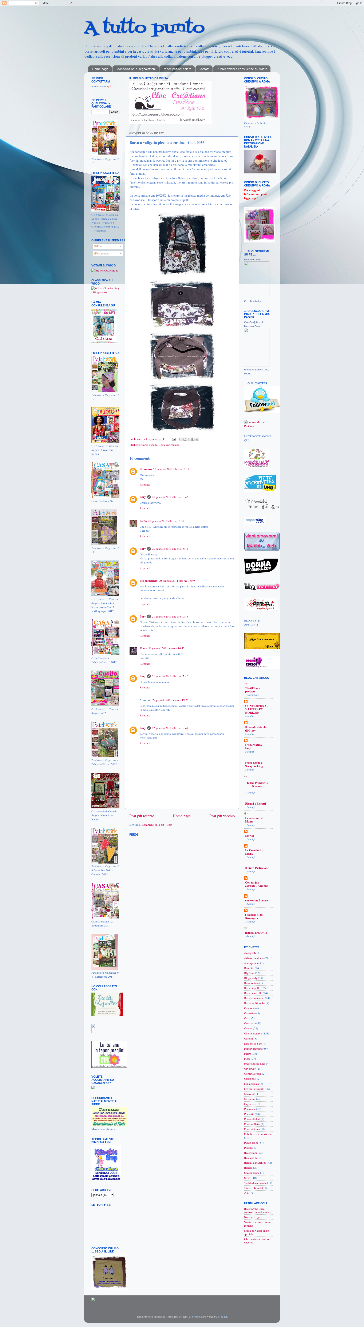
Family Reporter (254, 1048)
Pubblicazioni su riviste (258, 1134)
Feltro (247, 1053)
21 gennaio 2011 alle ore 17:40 (170, 676)
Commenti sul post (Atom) (157, 825)
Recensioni (250, 1153)
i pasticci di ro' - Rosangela (255, 916)
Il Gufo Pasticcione (257, 868)
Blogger (222, 1316)
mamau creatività (256, 932)
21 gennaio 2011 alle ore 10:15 (170, 616)
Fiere (247, 1059)
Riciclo (248, 1168)
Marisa (249, 836)
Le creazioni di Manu (254, 820)
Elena (143, 521)
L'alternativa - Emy (254, 746)
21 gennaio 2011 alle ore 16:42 (167, 648)
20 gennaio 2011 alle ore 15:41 (170, 549)
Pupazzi (248, 1148)
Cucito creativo (253, 1033)
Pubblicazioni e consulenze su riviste (242, 69)
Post (99, 246)
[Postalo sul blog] (185, 439)
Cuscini (248, 1038)
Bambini (249, 968)
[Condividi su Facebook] (193, 439)
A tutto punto (144, 28)
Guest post (250, 1079)
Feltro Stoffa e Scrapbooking (254, 764)
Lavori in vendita (254, 1089)
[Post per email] (173, 439)
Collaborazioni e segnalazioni (135, 69)
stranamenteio (149, 581)
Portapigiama (252, 1129)
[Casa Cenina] (93, 1088)
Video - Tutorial (253, 1188)
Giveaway (250, 1068)
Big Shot (249, 973)
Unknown (146, 469)
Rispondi (145, 484)
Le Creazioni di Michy (254, 852)
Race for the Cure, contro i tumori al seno (257, 1210)
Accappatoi (250, 953)
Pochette (249, 1114)
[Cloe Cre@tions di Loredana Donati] (256, 365)
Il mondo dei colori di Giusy (257, 729)
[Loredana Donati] (256, 297)
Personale (250, 1109)
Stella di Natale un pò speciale (256, 1232)
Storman (197, 1316)
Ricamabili (250, 1158)
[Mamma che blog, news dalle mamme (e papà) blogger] (104, 1032)
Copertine (250, 1013)
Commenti (103, 253)
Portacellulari (252, 1119)
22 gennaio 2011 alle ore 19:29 (171, 700)
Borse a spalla (149, 445)
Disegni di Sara (253, 1043)
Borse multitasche (254, 1003)
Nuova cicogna (253, 1217)
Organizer (250, 1104)
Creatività (250, 1023)
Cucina (248, 1028)
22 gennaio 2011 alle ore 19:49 (170, 728)
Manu (143, 648)
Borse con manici (169, 445)
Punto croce (251, 1143)
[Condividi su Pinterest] (197, 439)
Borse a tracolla (253, 993)
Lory (149, 439)
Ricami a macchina (255, 1163)
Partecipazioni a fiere (177, 69)
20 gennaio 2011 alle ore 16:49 (177, 581)
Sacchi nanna (252, 1173)
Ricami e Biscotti (255, 803)
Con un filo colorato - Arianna (256, 884)
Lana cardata (251, 1084)
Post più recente (141, 815)
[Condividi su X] (189, 439)
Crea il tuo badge (252, 301)
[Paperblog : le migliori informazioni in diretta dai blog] (254, 523)
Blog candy (250, 978)
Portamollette (252, 1124)
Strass (247, 1178)
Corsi (247, 1018)
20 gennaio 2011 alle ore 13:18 (171, 469)
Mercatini (250, 1099)
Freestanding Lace (254, 1063)
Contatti (204, 69)
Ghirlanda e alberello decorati (256, 1240)
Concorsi (249, 1008)
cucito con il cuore (256, 900)
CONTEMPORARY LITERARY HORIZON (257, 709)
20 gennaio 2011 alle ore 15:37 (166, 521)
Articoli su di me (254, 958)
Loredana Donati (252, 259)
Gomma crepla (252, 1073)
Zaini (247, 1193)
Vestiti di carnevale (255, 1183)
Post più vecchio (222, 815)
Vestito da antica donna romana (257, 1223)
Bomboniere (251, 983)
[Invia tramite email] (181, 439)
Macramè (249, 1094)
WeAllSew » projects (252, 689)
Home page (100, 69)
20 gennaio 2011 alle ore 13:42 (170, 497)
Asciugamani (252, 963)
